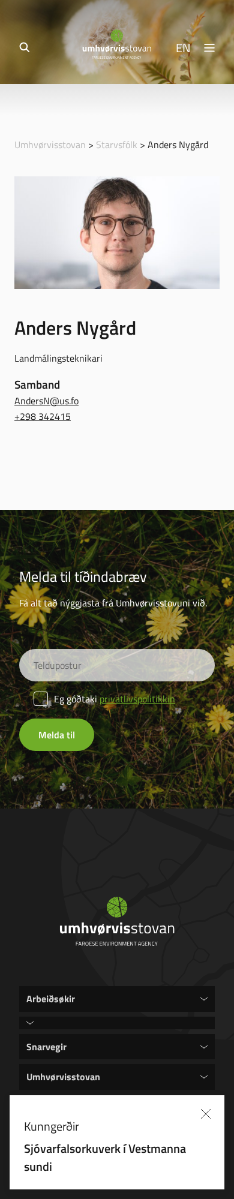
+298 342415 (42, 416)
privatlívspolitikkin (137, 698)
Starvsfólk (116, 144)
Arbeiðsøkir (50, 998)
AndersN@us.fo (46, 400)
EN (183, 47)
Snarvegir (46, 1046)
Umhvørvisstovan (50, 144)
